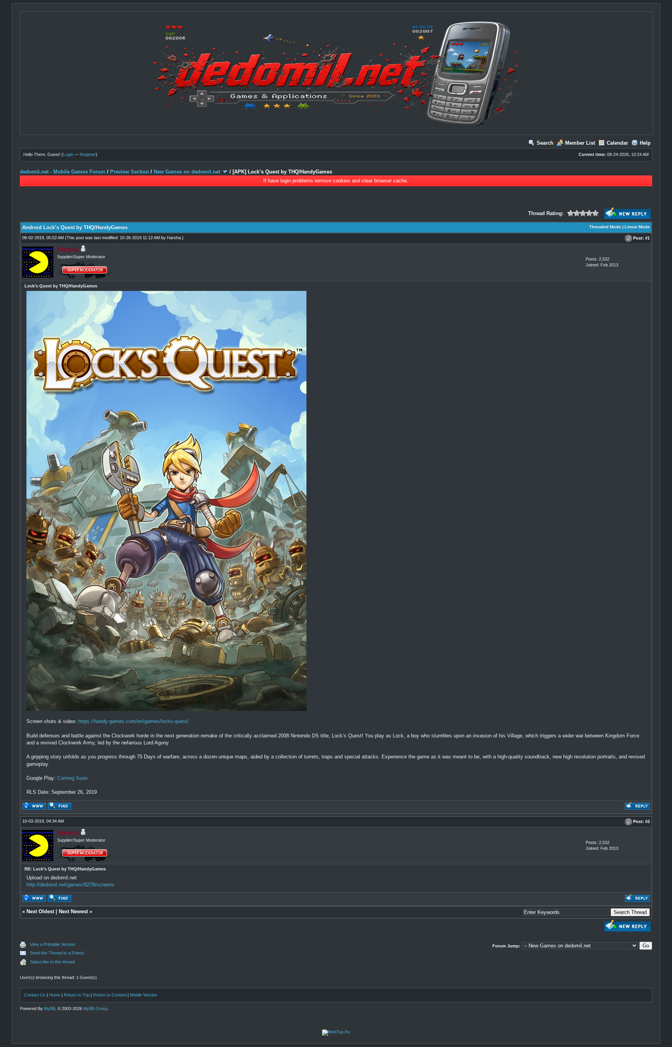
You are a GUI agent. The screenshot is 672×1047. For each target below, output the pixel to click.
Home (54, 995)
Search (545, 143)
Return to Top (76, 995)
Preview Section (129, 172)
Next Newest (73, 911)
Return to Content (109, 995)
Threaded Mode (605, 226)
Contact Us (35, 995)
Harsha (174, 237)
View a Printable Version (52, 944)
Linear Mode (637, 226)
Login (68, 154)
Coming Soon (72, 778)
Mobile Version (143, 995)
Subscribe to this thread (52, 961)
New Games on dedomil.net (187, 172)
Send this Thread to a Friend (57, 953)
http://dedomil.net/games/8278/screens (70, 885)
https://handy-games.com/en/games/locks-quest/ (133, 721)
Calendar (617, 143)
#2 (647, 821)
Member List (580, 143)
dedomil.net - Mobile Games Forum (62, 172)
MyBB (49, 1008)
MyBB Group (95, 1008)
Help (645, 143)
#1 (647, 238)
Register (88, 154)
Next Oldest (40, 911)
